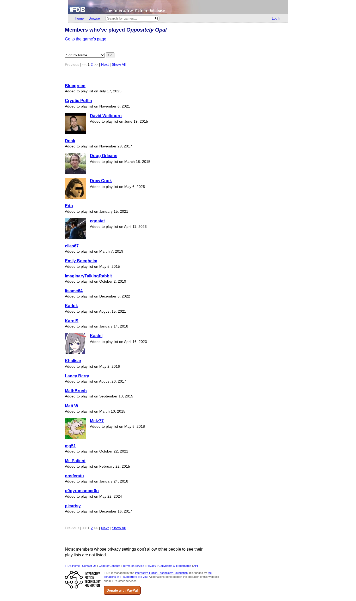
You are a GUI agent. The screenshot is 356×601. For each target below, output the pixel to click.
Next (105, 65)
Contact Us (89, 565)
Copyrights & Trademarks (174, 565)
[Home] (178, 7)
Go (110, 55)
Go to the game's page (85, 39)
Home (79, 18)
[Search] (156, 18)
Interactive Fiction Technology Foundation (161, 572)
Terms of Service (133, 565)
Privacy (151, 565)
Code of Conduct (109, 565)
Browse (94, 18)
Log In (276, 18)
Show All (119, 65)
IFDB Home (72, 565)
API (195, 565)
